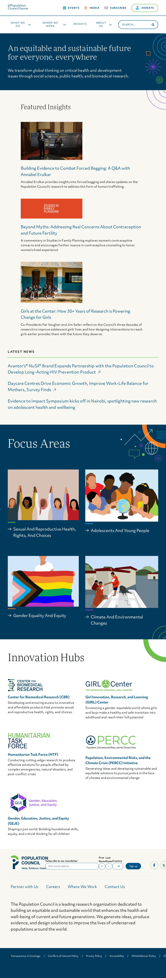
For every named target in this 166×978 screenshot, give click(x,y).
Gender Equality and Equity (39, 615)
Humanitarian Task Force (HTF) (33, 754)
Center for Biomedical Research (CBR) (39, 697)
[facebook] (154, 865)
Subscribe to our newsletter (61, 861)
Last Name (109, 859)
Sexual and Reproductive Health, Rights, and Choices (44, 532)
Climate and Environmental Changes (117, 620)
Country (117, 861)
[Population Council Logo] (21, 5)
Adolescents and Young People (120, 530)
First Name (102, 859)
